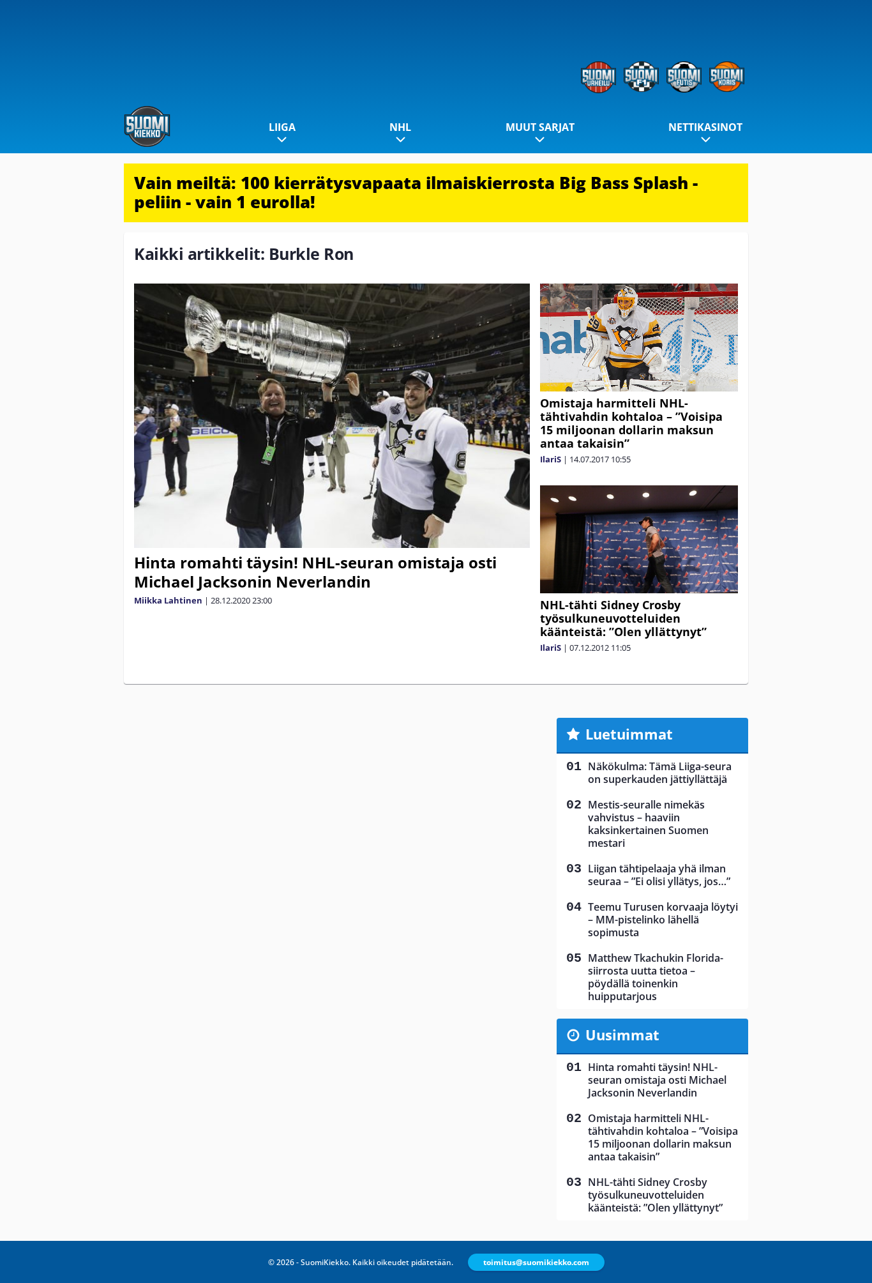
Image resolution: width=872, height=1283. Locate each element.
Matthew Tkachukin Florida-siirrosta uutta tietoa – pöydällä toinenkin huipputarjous (655, 977)
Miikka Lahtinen (168, 600)
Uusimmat (622, 1034)
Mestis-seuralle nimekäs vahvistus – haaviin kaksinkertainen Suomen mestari (648, 824)
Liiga (282, 127)
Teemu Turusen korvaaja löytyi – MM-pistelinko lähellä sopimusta (663, 919)
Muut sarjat (540, 127)
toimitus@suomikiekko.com (536, 1262)
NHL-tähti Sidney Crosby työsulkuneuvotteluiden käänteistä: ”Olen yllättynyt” (623, 618)
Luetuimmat (629, 733)
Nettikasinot (705, 127)
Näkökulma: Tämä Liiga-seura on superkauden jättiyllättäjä (660, 772)
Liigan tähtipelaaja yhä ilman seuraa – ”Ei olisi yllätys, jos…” (659, 875)
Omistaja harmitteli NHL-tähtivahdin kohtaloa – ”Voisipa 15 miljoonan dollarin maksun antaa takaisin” (631, 423)
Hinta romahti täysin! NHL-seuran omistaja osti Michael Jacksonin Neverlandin (315, 572)
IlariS (550, 459)
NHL (400, 127)
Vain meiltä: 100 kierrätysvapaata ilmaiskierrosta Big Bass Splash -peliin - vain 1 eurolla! (416, 192)
